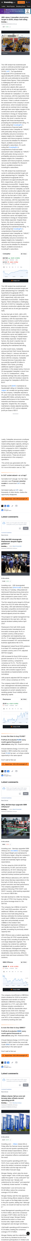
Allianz (15, 1144)
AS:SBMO (14, 851)
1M (9, 267)
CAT (7, 71)
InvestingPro (17, 125)
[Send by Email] (16, 506)
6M (12, 267)
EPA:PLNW (17, 587)
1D (3, 267)
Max (21, 267)
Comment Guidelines (6, 532)
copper (3, 390)
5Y (18, 267)
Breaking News (20, 6)
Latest (3, 6)
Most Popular (11, 6)
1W (6, 267)
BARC (14, 386)
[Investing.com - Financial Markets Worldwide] (9, 2)
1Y (15, 267)
